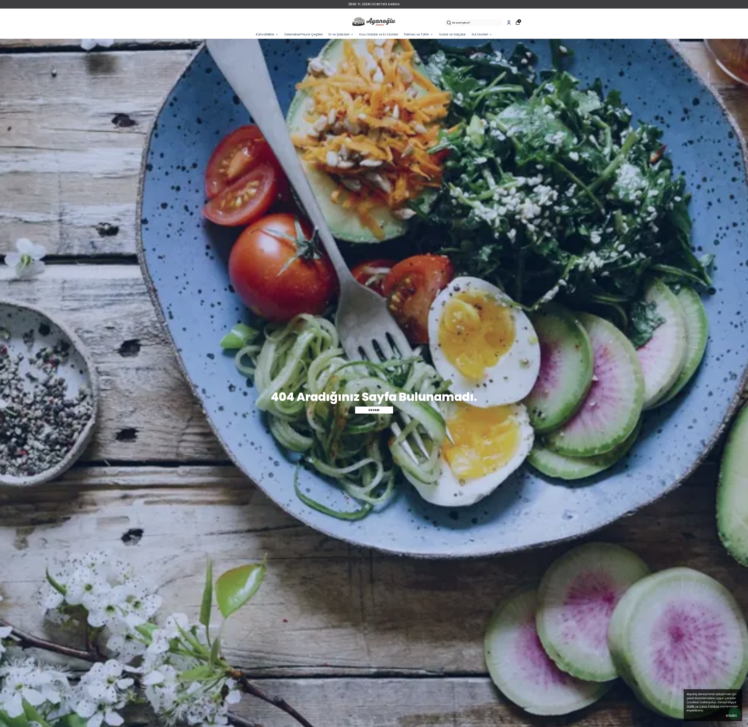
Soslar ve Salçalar (452, 34)
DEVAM (374, 410)
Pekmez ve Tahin (416, 34)
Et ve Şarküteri (339, 34)
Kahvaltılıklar (265, 34)
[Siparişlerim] (508, 22)
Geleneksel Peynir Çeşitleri (303, 34)
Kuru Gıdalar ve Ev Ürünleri (378, 34)
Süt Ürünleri (480, 34)
